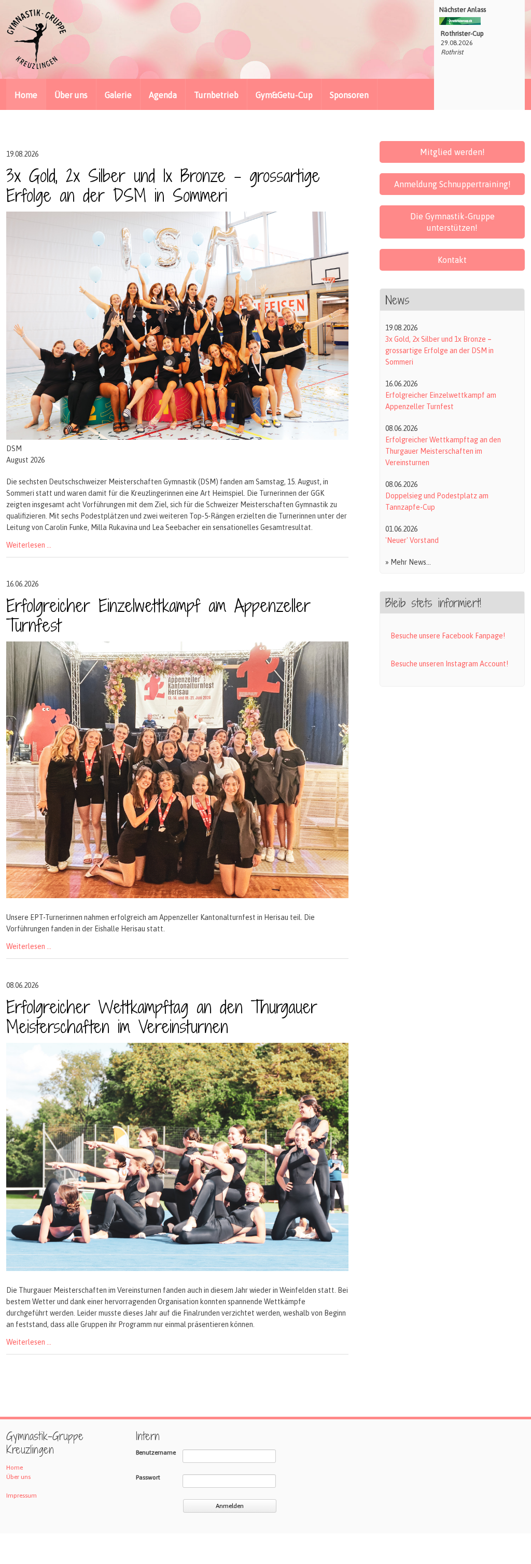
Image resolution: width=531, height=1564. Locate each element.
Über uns (71, 95)
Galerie (118, 95)
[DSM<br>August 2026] (177, 437)
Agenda (163, 95)
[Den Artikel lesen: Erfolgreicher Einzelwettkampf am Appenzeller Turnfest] (177, 895)
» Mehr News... (408, 562)
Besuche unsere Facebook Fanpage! (447, 636)
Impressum (21, 1495)
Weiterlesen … (28, 545)
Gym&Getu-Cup (284, 95)
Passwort (148, 1477)
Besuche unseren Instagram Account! (449, 664)
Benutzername (156, 1452)
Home (14, 1467)
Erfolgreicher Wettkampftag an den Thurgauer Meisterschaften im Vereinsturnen (161, 1017)
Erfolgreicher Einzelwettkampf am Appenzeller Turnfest (158, 615)
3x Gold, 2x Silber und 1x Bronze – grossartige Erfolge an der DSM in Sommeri (163, 185)
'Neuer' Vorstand (412, 540)
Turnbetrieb (216, 95)
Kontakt (452, 259)
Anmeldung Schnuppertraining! (452, 184)
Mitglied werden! (452, 152)
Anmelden (230, 1506)
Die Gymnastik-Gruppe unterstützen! (452, 222)
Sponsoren (349, 95)
